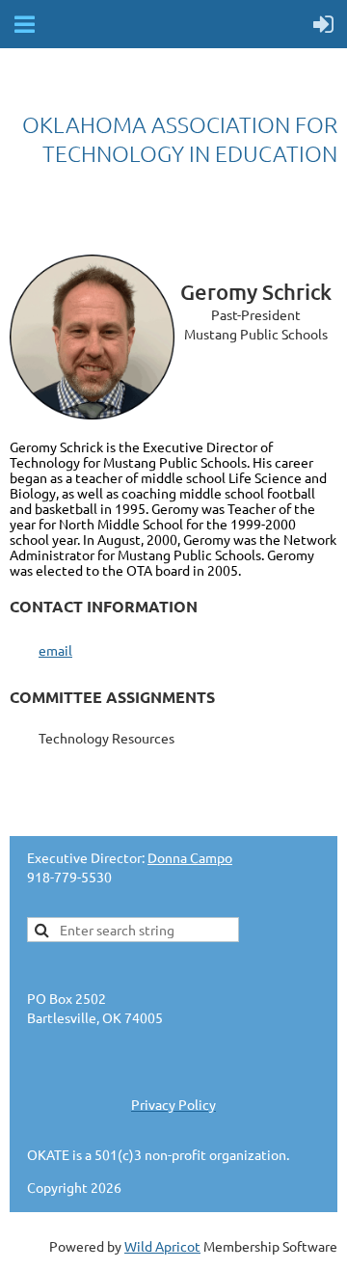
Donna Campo (189, 857)
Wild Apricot (162, 1246)
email (55, 650)
